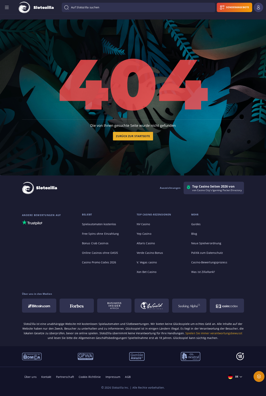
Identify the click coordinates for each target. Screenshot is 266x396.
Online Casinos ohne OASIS (100, 253)
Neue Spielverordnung (206, 243)
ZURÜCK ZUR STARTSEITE (133, 136)
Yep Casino (144, 233)
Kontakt (46, 377)
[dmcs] (32, 356)
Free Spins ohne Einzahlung (100, 233)
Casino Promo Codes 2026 (99, 262)
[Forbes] (77, 306)
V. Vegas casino (147, 262)
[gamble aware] (137, 356)
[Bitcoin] (39, 306)
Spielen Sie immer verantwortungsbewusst (213, 333)
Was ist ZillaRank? (203, 272)
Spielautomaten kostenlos (99, 224)
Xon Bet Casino (146, 272)
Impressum (113, 377)
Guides (196, 224)
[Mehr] (259, 376)
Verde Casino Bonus (150, 253)
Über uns (30, 377)
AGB (127, 377)
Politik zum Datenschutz (207, 253)
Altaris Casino (146, 243)
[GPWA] (85, 356)
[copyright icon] (152, 306)
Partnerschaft (65, 377)
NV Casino (143, 224)
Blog (194, 233)
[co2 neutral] (190, 356)
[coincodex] (227, 306)
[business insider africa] (114, 306)
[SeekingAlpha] (189, 306)
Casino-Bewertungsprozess (209, 262)
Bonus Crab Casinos (95, 243)
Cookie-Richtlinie (90, 377)
